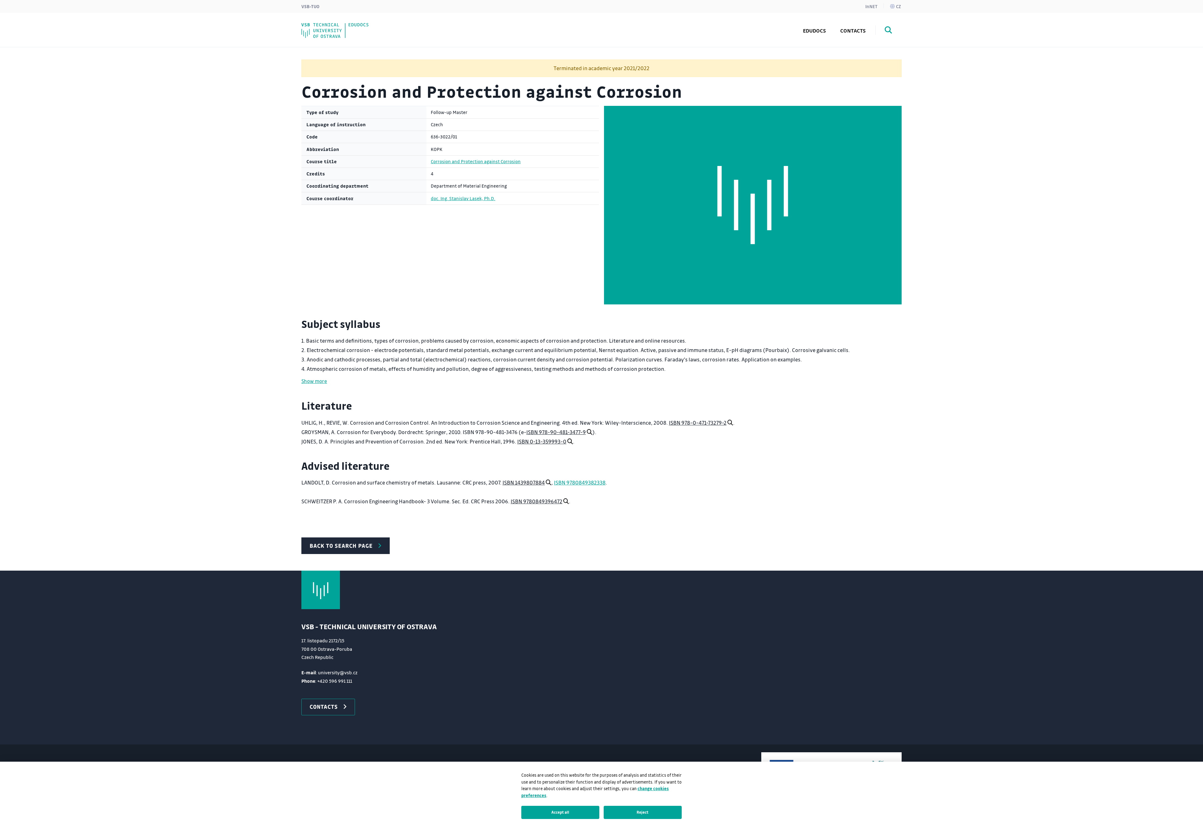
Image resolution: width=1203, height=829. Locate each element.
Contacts (853, 30)
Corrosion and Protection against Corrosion (476, 161)
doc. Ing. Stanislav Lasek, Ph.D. (463, 198)
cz (898, 6)
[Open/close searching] (888, 31)
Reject (642, 812)
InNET (871, 6)
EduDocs (814, 30)
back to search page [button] (341, 545)
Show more (314, 381)
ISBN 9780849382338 (580, 482)
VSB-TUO (310, 6)
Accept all (560, 812)
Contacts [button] (324, 706)
